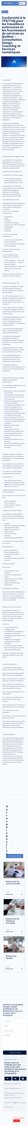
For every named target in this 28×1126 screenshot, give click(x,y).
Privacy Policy (8, 1107)
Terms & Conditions (20, 1103)
